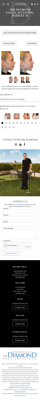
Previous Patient (9, 43)
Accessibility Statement (20, 391)
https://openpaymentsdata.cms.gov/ (20, 385)
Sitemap (15, 389)
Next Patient (32, 43)
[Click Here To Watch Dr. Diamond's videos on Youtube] (20, 144)
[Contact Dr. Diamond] (37, 4)
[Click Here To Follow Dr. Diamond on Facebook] (24, 144)
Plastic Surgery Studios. (26, 387)
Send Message (11, 253)
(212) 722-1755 (20, 293)
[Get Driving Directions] (35, 4)
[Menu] (3, 4)
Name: (6, 208)
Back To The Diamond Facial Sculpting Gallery (20, 33)
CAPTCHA (6, 241)
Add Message (8, 228)
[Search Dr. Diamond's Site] (8, 4)
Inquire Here (20, 307)
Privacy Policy (32, 389)
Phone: (6, 215)
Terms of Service (18, 395)
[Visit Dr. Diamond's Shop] (32, 4)
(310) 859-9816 (19, 204)
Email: (5, 222)
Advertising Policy (23, 389)
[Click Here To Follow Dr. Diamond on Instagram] (16, 144)
